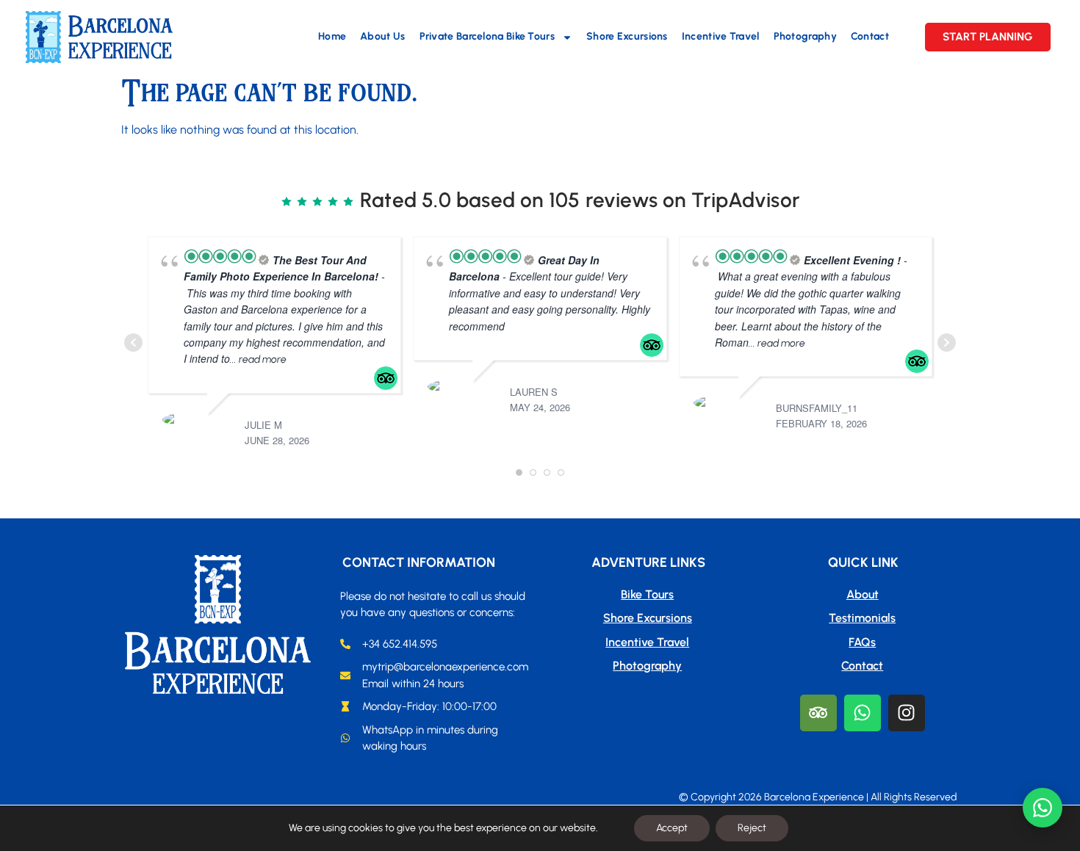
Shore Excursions (627, 36)
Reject (752, 828)
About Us (382, 36)
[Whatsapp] (862, 713)
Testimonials (862, 618)
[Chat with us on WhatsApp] (1042, 808)
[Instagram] (906, 713)
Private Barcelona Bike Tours (487, 36)
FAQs (862, 642)
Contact (870, 36)
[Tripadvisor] (818, 713)
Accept (672, 828)
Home (332, 36)
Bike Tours (647, 594)
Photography (805, 36)
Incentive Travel (721, 36)
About (862, 594)
